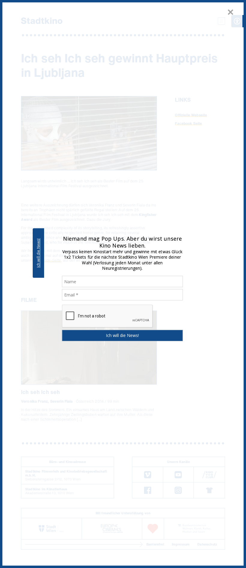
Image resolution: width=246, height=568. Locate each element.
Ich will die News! (38, 253)
